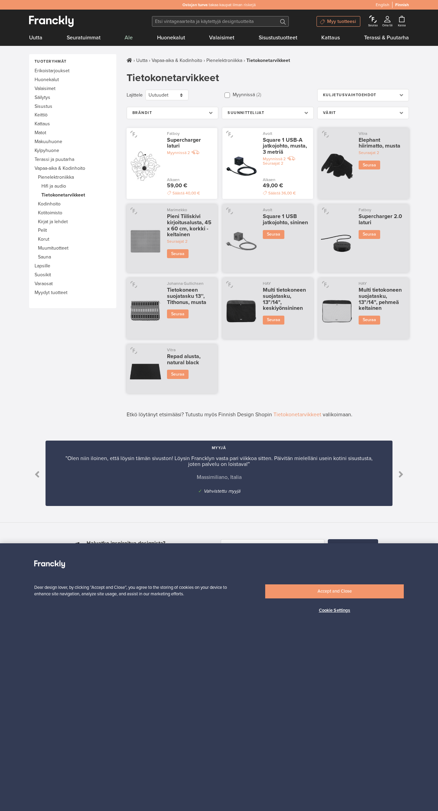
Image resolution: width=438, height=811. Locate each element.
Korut (43, 239)
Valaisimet (221, 37)
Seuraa (369, 165)
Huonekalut (171, 37)
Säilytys (42, 97)
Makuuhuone (48, 141)
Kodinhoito (49, 204)
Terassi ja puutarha (54, 159)
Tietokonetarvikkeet (63, 195)
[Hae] (283, 21)
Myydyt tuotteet (51, 292)
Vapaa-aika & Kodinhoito (60, 168)
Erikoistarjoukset (52, 71)
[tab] (363, 95)
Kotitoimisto (50, 213)
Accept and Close (335, 591)
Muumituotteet (53, 248)
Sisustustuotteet (278, 37)
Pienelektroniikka (56, 177)
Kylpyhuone (47, 150)
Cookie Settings (334, 610)
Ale (129, 37)
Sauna (44, 257)
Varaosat (44, 284)
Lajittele (135, 95)
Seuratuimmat (84, 37)
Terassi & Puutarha (386, 37)
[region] (219, 677)
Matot (40, 133)
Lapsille (42, 266)
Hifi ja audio (53, 186)
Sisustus (43, 106)
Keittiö (41, 115)
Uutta (35, 37)
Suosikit (43, 275)
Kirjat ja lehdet (53, 222)
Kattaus (330, 37)
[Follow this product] (133, 134)
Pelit (42, 230)
